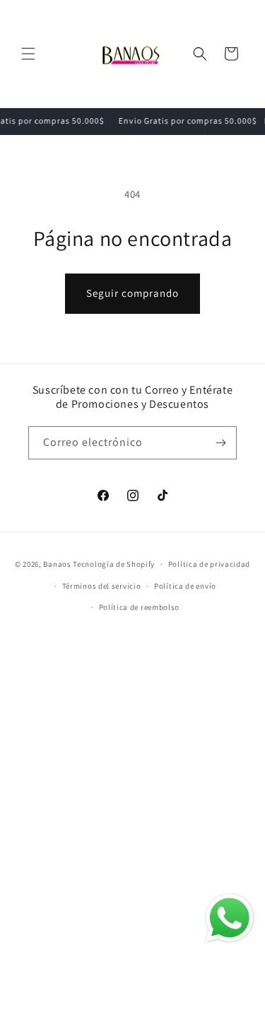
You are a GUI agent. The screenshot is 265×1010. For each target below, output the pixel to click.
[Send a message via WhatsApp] (229, 918)
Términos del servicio (101, 586)
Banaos (57, 564)
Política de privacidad (209, 564)
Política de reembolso (139, 607)
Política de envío (185, 586)
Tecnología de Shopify (114, 564)
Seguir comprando (132, 293)
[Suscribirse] (220, 442)
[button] (28, 53)
